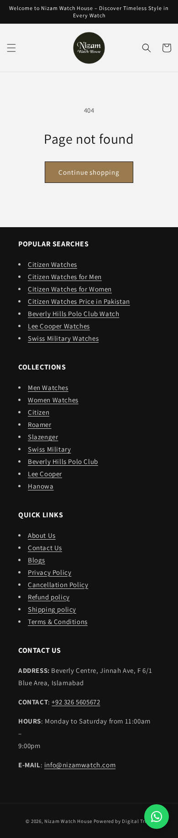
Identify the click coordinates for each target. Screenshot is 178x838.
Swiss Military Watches (63, 338)
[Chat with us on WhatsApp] (156, 816)
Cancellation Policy (58, 584)
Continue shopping (88, 172)
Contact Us (45, 547)
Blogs (36, 560)
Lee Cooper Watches (59, 326)
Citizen (38, 412)
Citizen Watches (52, 264)
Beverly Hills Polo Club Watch (73, 313)
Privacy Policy (49, 572)
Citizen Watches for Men (65, 276)
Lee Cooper (45, 473)
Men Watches (48, 387)
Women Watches (53, 400)
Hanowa (41, 486)
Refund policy (49, 597)
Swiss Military (49, 449)
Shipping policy (52, 609)
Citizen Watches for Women (70, 289)
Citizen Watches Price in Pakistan (79, 301)
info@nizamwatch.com (79, 764)
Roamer (40, 424)
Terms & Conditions (58, 621)
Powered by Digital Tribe (123, 821)
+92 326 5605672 (76, 701)
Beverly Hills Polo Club (63, 461)
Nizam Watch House (68, 821)
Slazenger (43, 436)
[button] (11, 48)
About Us (42, 535)
